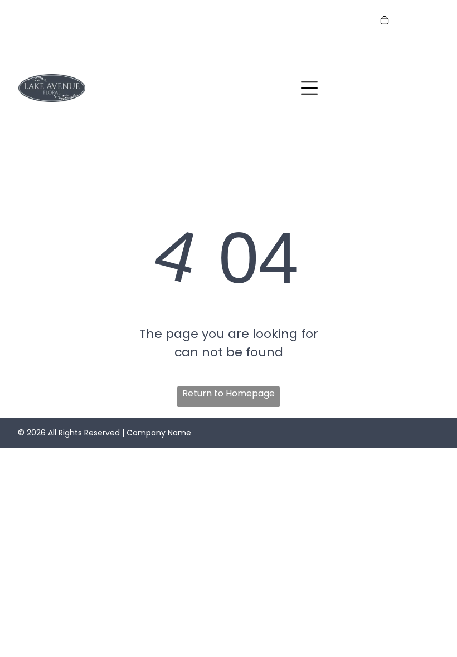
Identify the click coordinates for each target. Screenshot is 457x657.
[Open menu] (309, 88)
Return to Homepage (228, 393)
